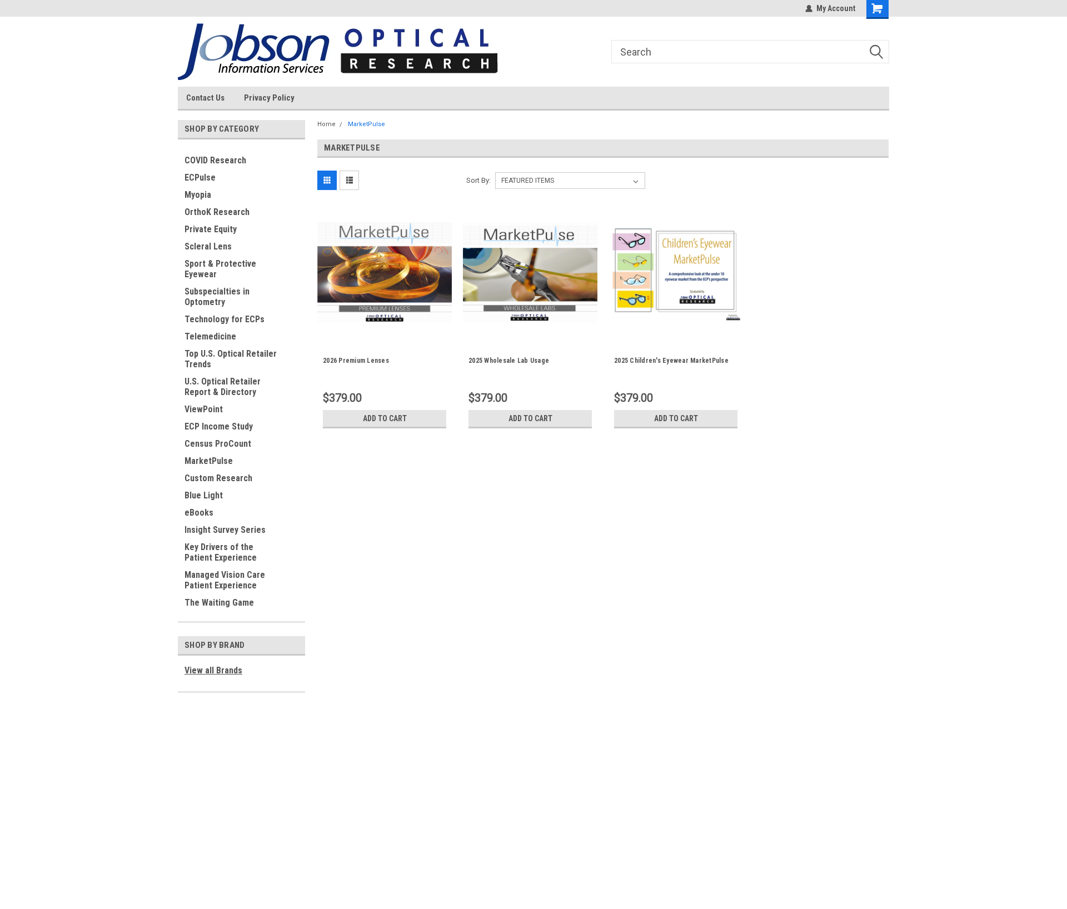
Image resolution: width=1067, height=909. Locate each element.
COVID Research (215, 160)
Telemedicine (210, 336)
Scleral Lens (208, 246)
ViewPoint (204, 409)
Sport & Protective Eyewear (220, 268)
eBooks (199, 512)
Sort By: (478, 180)
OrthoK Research (217, 212)
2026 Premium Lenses (356, 360)
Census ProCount (218, 443)
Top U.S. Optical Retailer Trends (231, 358)
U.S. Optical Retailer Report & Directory (223, 386)
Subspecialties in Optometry (217, 296)
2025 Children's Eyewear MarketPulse (671, 360)
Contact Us (205, 98)
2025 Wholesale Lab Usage (508, 360)
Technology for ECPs (225, 319)
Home (326, 124)
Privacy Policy (269, 98)
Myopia (198, 194)
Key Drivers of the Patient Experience (221, 552)
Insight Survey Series (225, 530)
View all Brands (213, 670)
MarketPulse (209, 461)
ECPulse (200, 177)
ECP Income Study (219, 426)
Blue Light (204, 495)
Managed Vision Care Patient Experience (225, 580)
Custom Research (218, 478)
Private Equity (211, 229)
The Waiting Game (219, 602)
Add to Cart (385, 418)
